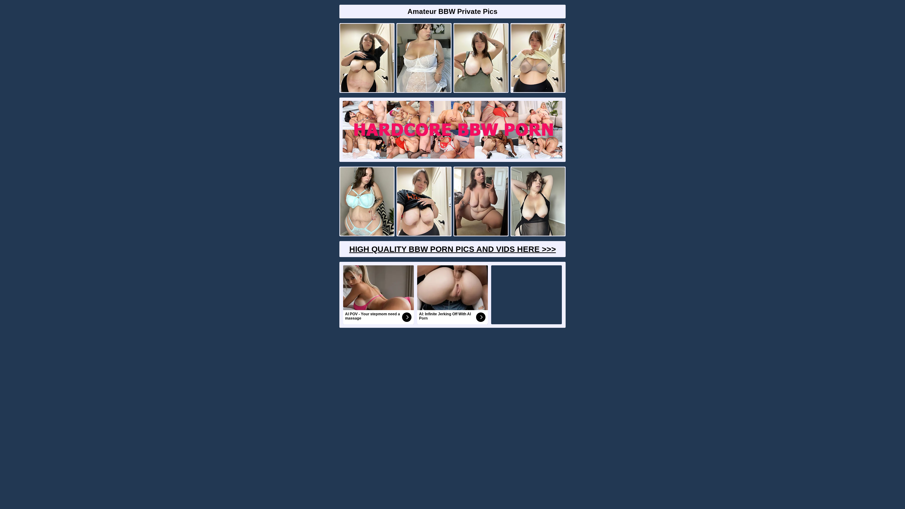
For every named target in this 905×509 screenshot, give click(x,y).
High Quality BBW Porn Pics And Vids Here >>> (452, 249)
